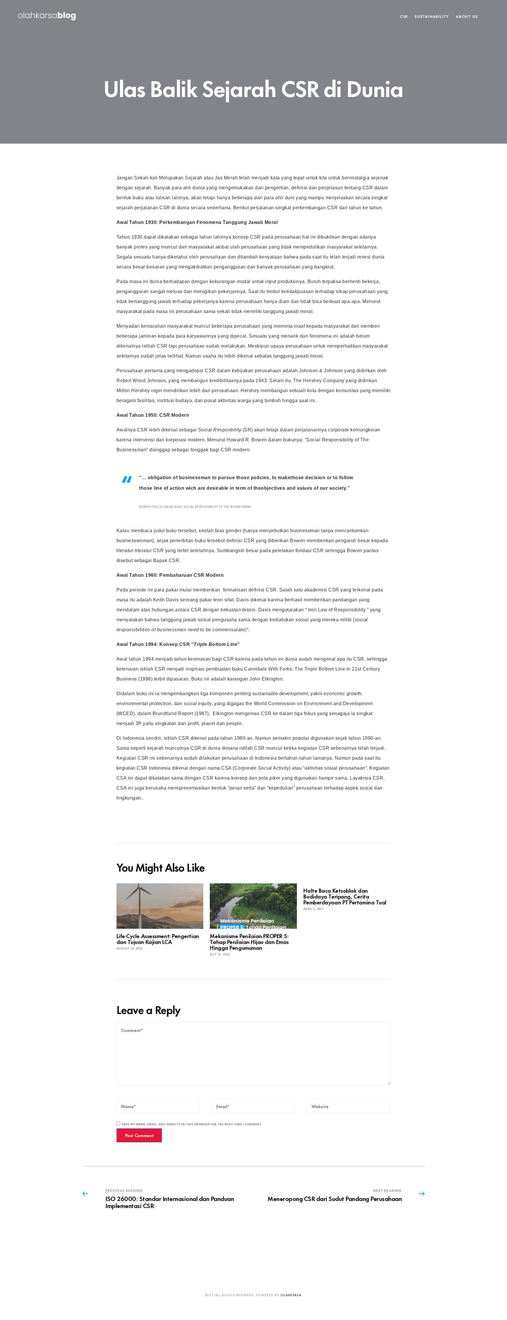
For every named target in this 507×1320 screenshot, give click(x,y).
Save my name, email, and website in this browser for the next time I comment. (191, 1124)
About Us (467, 16)
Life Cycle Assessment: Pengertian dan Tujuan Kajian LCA (157, 938)
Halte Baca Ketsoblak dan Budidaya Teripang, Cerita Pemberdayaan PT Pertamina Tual (344, 896)
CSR (404, 16)
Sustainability (432, 16)
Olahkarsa (290, 1294)
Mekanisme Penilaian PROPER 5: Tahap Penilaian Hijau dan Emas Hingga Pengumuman (249, 941)
